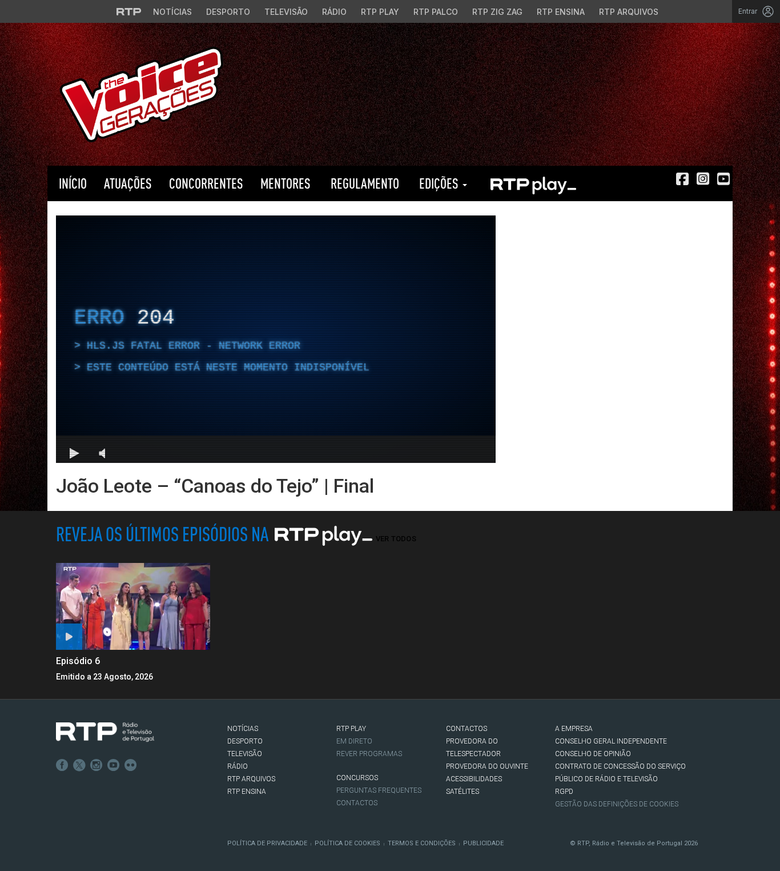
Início (71, 183)
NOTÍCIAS (242, 729)
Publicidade (483, 843)
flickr (130, 765)
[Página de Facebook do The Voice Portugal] (682, 179)
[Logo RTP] (105, 732)
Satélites (462, 792)
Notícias (172, 12)
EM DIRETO (354, 741)
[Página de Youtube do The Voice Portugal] (723, 179)
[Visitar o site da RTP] (129, 11)
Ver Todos (396, 538)
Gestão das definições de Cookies (616, 804)
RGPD (564, 792)
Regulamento (363, 183)
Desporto (228, 12)
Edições (438, 183)
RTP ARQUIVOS (251, 779)
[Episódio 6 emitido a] (133, 606)
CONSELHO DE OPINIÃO (593, 754)
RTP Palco (435, 12)
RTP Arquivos (628, 12)
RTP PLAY (533, 183)
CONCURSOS (357, 778)
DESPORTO (245, 741)
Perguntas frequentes (378, 790)
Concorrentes (206, 183)
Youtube (113, 765)
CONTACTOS (466, 729)
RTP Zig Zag (497, 12)
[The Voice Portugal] (141, 93)
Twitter (79, 765)
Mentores (285, 183)
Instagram (96, 765)
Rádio (334, 12)
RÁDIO (237, 766)
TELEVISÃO (244, 754)
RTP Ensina (561, 12)
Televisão (286, 12)
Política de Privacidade (267, 843)
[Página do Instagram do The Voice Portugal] (703, 179)
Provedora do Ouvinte (487, 766)
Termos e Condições (422, 843)
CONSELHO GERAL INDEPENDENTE (611, 741)
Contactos (356, 803)
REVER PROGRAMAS (369, 754)
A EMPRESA (574, 729)
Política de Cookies (347, 843)
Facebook (62, 765)
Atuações (128, 183)
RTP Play (380, 12)
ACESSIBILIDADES (474, 779)
